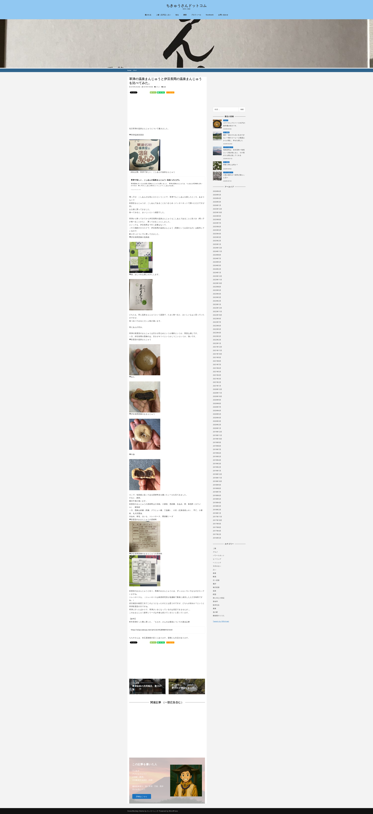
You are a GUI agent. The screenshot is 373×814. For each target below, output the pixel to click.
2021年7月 (217, 364)
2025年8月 (217, 219)
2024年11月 (217, 251)
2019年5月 (217, 456)
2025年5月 (217, 230)
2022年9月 (217, 318)
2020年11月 (217, 393)
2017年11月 (217, 517)
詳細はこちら (141, 796)
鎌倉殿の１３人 (218, 616)
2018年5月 (217, 499)
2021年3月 (217, 379)
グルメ (158, 87)
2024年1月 (217, 272)
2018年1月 (217, 513)
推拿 (214, 573)
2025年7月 (217, 223)
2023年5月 (217, 290)
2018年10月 (217, 481)
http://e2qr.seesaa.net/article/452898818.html (152, 630)
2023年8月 (217, 287)
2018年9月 (217, 485)
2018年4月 (217, 502)
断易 (214, 577)
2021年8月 (217, 361)
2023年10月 (217, 283)
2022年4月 (217, 333)
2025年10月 (217, 212)
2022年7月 (217, 322)
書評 (214, 584)
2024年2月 (217, 269)
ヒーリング (217, 559)
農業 (214, 608)
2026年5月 (217, 195)
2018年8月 (217, 488)
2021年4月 (217, 375)
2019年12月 (217, 432)
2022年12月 (217, 308)
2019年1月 (217, 471)
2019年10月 (217, 439)
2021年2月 (217, 382)
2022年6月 (217, 326)
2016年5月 (217, 538)
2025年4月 (217, 234)
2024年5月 (217, 262)
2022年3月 (217, 336)
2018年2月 (217, 510)
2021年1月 (217, 386)
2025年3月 (217, 237)
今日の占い (217, 566)
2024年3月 (217, 265)
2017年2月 (217, 534)
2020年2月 (217, 425)
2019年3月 (217, 464)
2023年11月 (217, 280)
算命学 (215, 601)
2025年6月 (217, 227)
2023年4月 (217, 294)
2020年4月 (217, 418)
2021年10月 (217, 354)
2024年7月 (217, 258)
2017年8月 (217, 527)
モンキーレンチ (153, 811)
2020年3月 (217, 421)
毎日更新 (216, 587)
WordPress (173, 811)
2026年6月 (217, 191)
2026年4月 (217, 198)
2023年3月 (217, 297)
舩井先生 (216, 605)
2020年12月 (217, 389)
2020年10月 (217, 396)
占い (214, 570)
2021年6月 (217, 368)
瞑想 (214, 594)
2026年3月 (217, 202)
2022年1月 (217, 343)
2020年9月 (217, 400)
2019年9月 (217, 442)
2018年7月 (217, 492)
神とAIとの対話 (218, 598)
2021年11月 (217, 350)
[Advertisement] (167, 110)
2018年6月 (217, 495)
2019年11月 (217, 435)
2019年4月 (217, 460)
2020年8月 (217, 403)
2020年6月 (217, 410)
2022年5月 (217, 329)
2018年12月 (217, 474)
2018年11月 (217, 478)
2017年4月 (217, 531)
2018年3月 (217, 506)
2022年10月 (217, 315)
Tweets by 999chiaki (221, 621)
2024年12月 (217, 248)
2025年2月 (217, 241)
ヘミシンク (217, 562)
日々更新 (216, 580)
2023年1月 (217, 304)
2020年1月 (217, 428)
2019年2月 (217, 467)
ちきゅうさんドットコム (186, 5)
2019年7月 (217, 449)
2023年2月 (217, 301)
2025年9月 (217, 216)
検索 (242, 109)
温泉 (164, 87)
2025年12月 (217, 209)
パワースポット (218, 555)
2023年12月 (217, 276)
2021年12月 (217, 347)
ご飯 (214, 548)
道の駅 (215, 612)
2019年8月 (217, 446)
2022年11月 (217, 311)
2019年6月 (217, 453)
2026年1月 (217, 205)
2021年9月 (217, 357)
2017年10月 (217, 520)
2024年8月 (217, 255)
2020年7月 (217, 407)
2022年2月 (217, 340)
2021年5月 (217, 372)
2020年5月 (217, 414)
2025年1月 (217, 244)
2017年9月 (217, 524)
